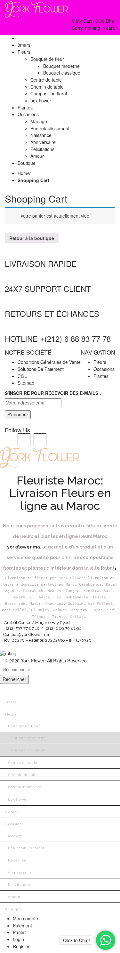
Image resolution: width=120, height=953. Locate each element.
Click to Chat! (76, 940)
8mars (10, 702)
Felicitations (19, 884)
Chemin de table (23, 774)
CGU (23, 376)
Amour (14, 896)
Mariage (15, 835)
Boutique (13, 909)
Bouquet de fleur (24, 726)
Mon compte (25, 918)
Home (24, 173)
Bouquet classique (28, 750)
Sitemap (26, 383)
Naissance (17, 860)
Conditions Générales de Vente (49, 362)
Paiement (22, 925)
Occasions (104, 369)
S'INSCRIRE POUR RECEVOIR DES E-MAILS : (53, 393)
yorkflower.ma (23, 546)
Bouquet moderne (28, 737)
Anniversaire (20, 872)
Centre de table (22, 762)
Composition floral (25, 786)
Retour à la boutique (31, 238)
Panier (19, 932)
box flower (18, 799)
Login (18, 939)
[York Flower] (37, 8)
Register (21, 946)
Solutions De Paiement (41, 369)
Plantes (100, 376)
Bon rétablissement (26, 847)
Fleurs (99, 362)
